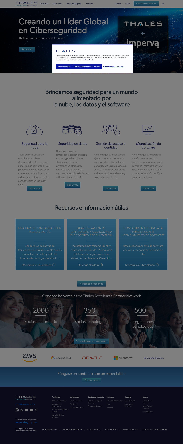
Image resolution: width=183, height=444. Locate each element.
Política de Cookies (88, 60)
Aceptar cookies (64, 66)
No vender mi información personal (87, 66)
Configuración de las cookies (114, 66)
